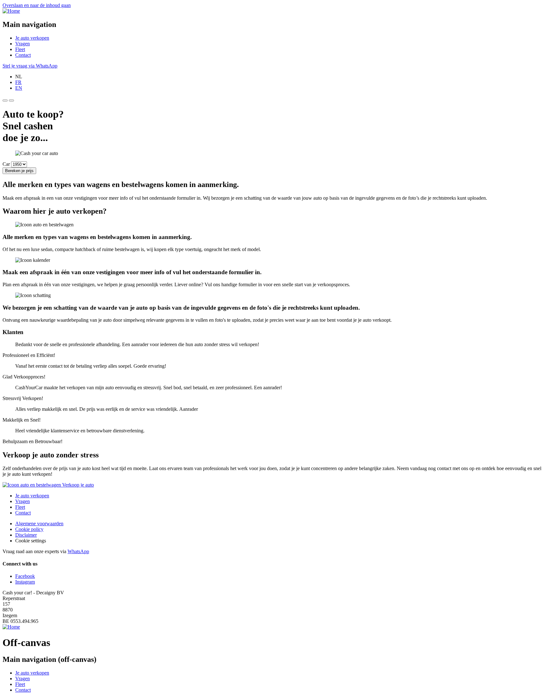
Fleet (20, 49)
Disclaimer (26, 535)
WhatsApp (78, 551)
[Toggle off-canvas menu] (5, 100)
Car (6, 164)
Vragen (22, 43)
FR (18, 82)
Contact (23, 55)
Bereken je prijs (19, 170)
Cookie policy (29, 529)
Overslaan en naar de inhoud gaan (37, 5)
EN (18, 88)
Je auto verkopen (32, 38)
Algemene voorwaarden (39, 523)
